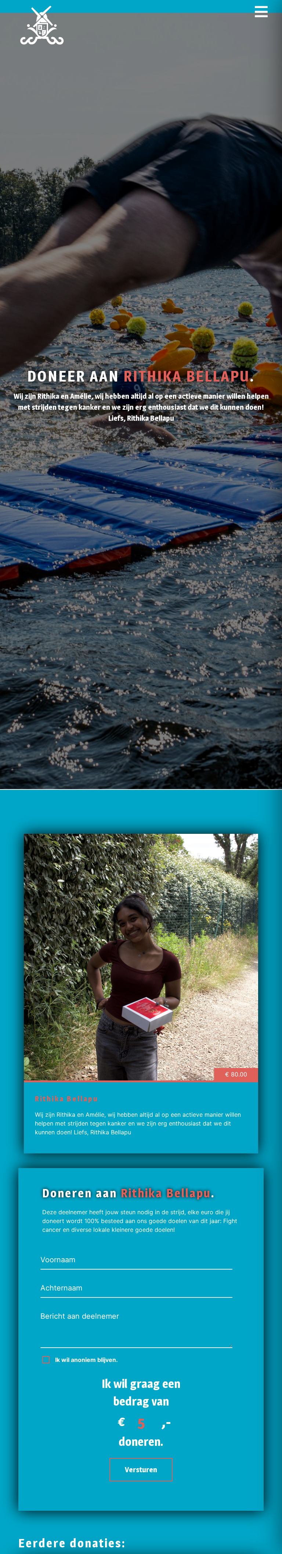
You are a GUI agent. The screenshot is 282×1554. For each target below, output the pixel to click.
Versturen (141, 1469)
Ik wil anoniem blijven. (86, 1359)
